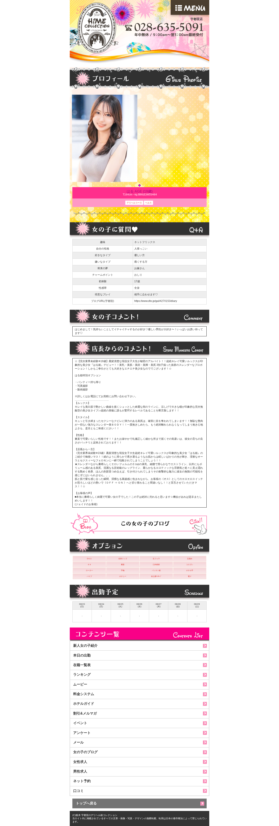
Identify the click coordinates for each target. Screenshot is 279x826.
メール (78, 742)
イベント (80, 723)
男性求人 (80, 771)
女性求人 (80, 762)
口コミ (78, 791)
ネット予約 (82, 781)
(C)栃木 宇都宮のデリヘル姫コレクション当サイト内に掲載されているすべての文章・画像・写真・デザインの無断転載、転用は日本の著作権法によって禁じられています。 (139, 818)
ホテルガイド (83, 703)
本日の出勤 (82, 655)
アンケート (82, 733)
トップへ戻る (86, 803)
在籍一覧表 (82, 665)
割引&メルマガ (85, 713)
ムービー (80, 684)
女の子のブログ (85, 752)
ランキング (82, 674)
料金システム (83, 694)
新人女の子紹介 (85, 645)
